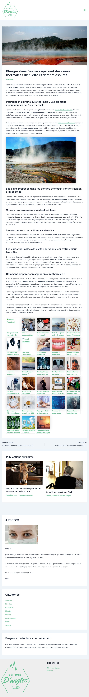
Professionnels (10, 618)
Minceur (8, 615)
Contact (50, 671)
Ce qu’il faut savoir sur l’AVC (59, 492)
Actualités (9, 495)
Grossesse (9, 608)
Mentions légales (53, 668)
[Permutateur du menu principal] (84, 10)
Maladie (48, 495)
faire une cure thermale (66, 123)
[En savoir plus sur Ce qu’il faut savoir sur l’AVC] (64, 475)
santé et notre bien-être (63, 110)
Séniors (8, 625)
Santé (15, 495)
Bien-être (8, 604)
